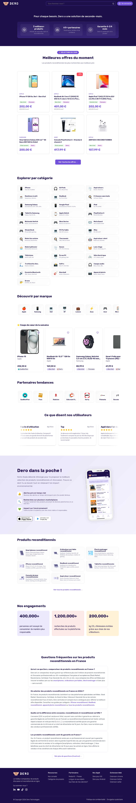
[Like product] (39, 333)
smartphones (58, 681)
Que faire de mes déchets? (78, 782)
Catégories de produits (56, 779)
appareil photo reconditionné (54, 705)
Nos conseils (52, 776)
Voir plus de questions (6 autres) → (68, 756)
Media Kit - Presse (75, 776)
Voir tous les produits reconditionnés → (68, 590)
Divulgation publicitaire (115, 799)
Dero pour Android (99, 779)
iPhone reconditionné (79, 702)
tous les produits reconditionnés (81, 705)
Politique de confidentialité (96, 799)
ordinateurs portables (73, 681)
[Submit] (113, 4)
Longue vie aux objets (76, 779)
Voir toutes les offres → (68, 162)
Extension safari (115, 782)
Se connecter (127, 3)
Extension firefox (116, 779)
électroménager (89, 681)
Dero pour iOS (97, 776)
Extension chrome (116, 776)
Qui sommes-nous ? (20, 786)
